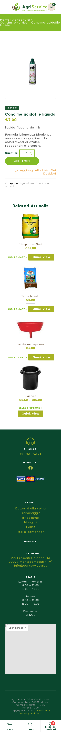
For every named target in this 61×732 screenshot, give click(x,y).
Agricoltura (21, 19)
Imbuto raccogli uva (30, 344)
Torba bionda (30, 296)
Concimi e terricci (14, 22)
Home (4, 19)
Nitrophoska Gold (30, 244)
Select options (29, 408)
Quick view (41, 257)
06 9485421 (30, 454)
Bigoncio (30, 396)
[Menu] (8, 7)
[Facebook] (30, 467)
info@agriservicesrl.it (30, 565)
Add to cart (22, 161)
